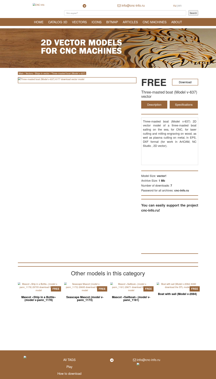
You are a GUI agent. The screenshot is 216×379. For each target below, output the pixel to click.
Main (21, 73)
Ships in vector (42, 73)
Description (154, 104)
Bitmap (112, 22)
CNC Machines (155, 22)
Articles (130, 22)
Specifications (184, 104)
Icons (97, 22)
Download (185, 82)
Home (38, 22)
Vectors (79, 22)
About (176, 22)
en (180, 5)
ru (174, 5)
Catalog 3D (57, 22)
